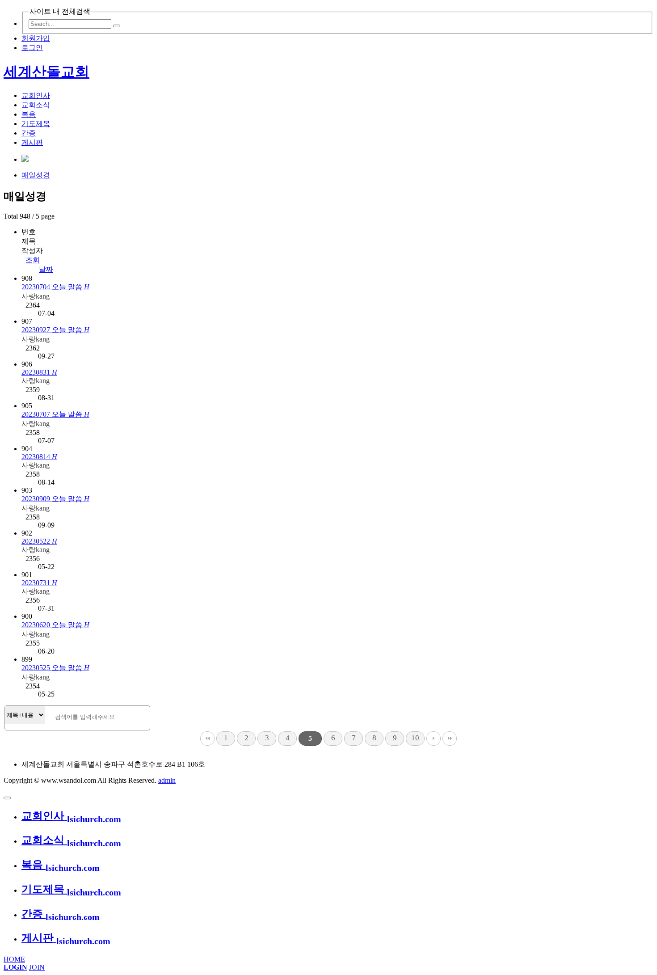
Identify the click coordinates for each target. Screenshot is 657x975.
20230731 (39, 583)
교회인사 (35, 95)
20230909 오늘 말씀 (55, 498)
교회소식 (35, 105)
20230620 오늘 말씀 (55, 625)
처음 (207, 738)
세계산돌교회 (46, 71)
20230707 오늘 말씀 (55, 414)
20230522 (39, 541)
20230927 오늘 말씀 (55, 329)
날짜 (46, 269)
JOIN (37, 967)
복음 (28, 114)
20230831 (39, 372)
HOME (14, 959)
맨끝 (449, 738)
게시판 (32, 142)
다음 (433, 738)
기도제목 (35, 123)
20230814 (39, 456)
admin (167, 780)
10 (415, 738)
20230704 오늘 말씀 (55, 287)
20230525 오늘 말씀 (55, 667)
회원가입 (35, 38)
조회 (32, 260)
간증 (28, 133)
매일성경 (35, 175)
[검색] (116, 26)
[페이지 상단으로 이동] (7, 798)
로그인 (32, 47)
